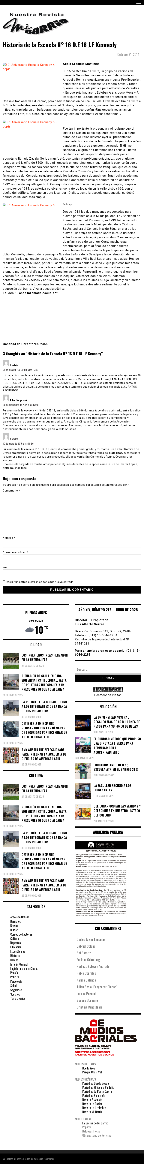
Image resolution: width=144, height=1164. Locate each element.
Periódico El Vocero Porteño (98, 1087)
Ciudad (14, 930)
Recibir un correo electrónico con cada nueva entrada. (40, 581)
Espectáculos (17, 951)
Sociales (15, 994)
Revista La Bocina (92, 1104)
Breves (14, 925)
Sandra (14, 439)
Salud (13, 985)
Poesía (14, 972)
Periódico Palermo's (93, 1095)
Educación (16, 947)
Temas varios (18, 998)
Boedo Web (88, 1068)
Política (14, 977)
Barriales (15, 921)
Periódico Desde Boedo (95, 1083)
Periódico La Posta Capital (97, 1091)
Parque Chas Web (92, 1072)
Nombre (9, 537)
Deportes (15, 942)
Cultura (14, 938)
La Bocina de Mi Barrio (95, 1123)
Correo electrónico (15, 552)
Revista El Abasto (92, 1099)
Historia (15, 955)
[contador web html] (108, 690)
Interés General (19, 964)
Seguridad (16, 990)
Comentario (11, 490)
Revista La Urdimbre (94, 1107)
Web (5, 567)
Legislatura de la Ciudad (24, 968)
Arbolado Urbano (19, 917)
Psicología (16, 981)
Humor (14, 960)
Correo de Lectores (21, 934)
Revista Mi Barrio (92, 1112)
